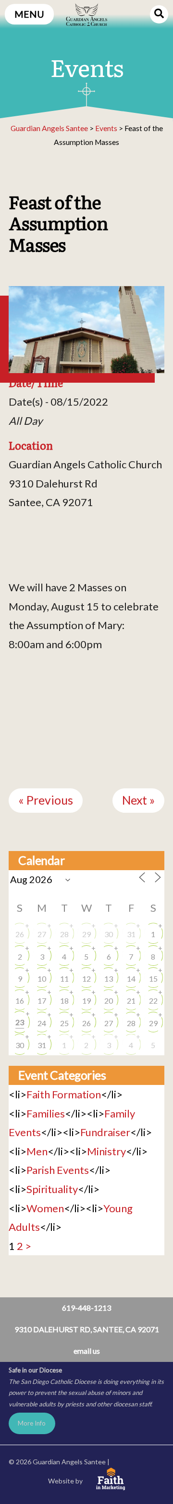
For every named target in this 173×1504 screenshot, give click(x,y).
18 (64, 1000)
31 (131, 934)
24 (41, 1023)
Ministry (106, 1151)
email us (87, 1350)
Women (45, 1208)
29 (86, 934)
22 (153, 1000)
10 (41, 978)
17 (41, 1000)
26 (19, 934)
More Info (32, 1423)
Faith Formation (63, 1094)
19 (86, 1000)
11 (64, 978)
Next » (138, 800)
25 (64, 1023)
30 (108, 934)
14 (131, 978)
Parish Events (57, 1169)
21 (131, 1000)
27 (41, 934)
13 (108, 978)
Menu (29, 14)
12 (86, 978)
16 (19, 1000)
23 (19, 1022)
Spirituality (52, 1189)
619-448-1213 (86, 1307)
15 (153, 978)
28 (64, 934)
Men (37, 1151)
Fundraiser (105, 1132)
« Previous (45, 800)
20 (108, 1000)
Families (45, 1113)
